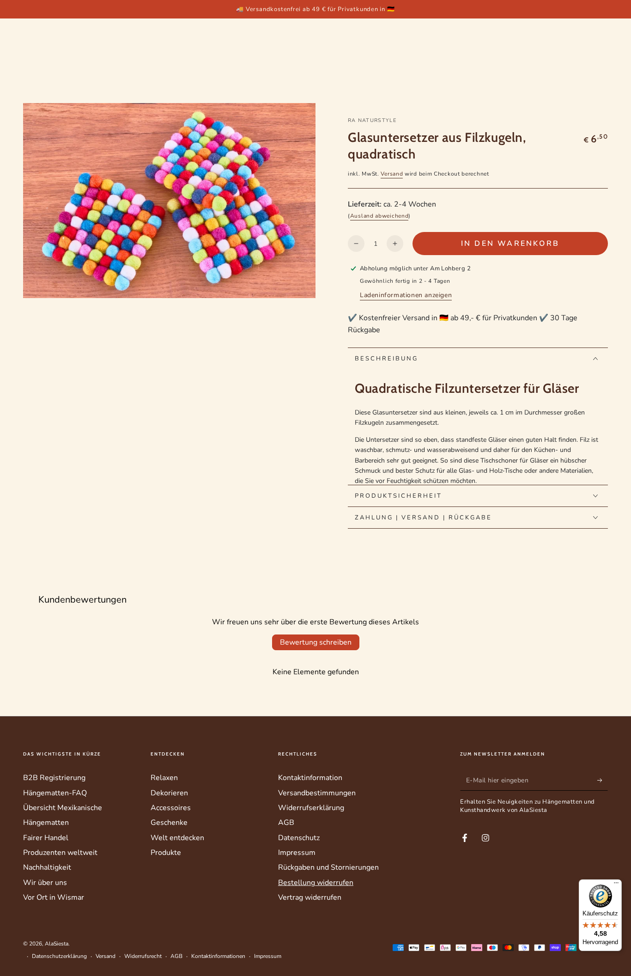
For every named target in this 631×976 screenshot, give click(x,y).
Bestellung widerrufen (315, 883)
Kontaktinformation (310, 778)
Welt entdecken (177, 838)
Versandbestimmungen (317, 793)
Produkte (166, 853)
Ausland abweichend (379, 216)
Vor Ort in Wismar (53, 897)
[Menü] (616, 885)
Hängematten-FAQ (55, 793)
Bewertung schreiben (316, 642)
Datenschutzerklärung (59, 956)
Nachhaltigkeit (47, 867)
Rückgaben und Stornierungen (328, 867)
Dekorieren (169, 793)
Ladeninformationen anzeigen (406, 295)
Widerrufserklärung (311, 808)
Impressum (297, 853)
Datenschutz (299, 838)
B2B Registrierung (54, 778)
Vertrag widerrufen (309, 897)
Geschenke (169, 822)
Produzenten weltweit (60, 853)
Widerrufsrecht (143, 956)
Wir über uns (45, 883)
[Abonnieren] (602, 780)
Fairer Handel (45, 838)
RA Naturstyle (372, 120)
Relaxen (164, 778)
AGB (286, 822)
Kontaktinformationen (218, 956)
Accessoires (171, 808)
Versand (392, 173)
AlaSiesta (56, 943)
